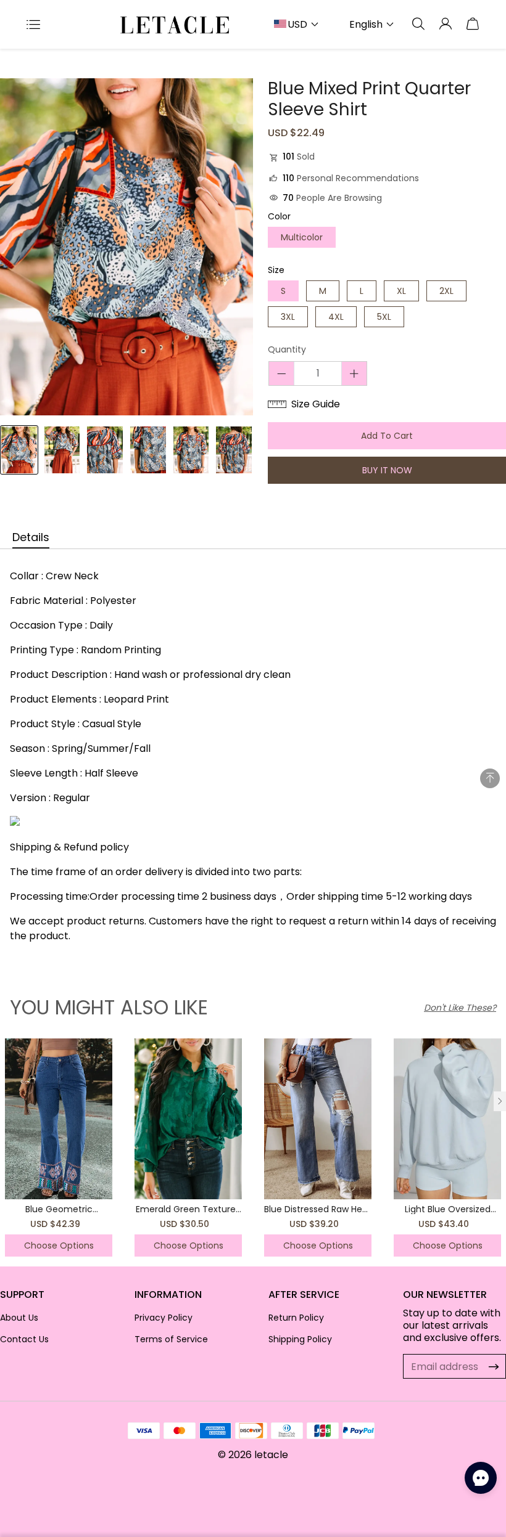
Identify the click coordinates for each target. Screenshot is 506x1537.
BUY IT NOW (387, 470)
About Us (19, 1317)
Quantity (287, 350)
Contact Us (24, 1339)
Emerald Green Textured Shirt (188, 1214)
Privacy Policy (164, 1317)
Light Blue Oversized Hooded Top (448, 1214)
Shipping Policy (300, 1339)
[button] (500, 1101)
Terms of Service (171, 1339)
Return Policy (296, 1317)
